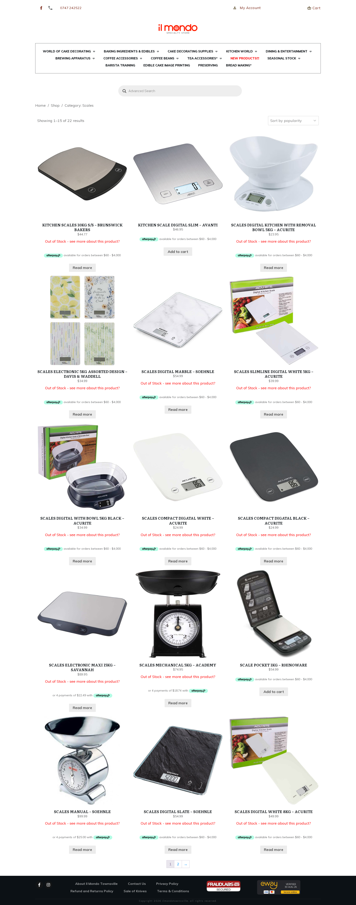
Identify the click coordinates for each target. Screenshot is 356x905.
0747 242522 (71, 8)
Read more (82, 267)
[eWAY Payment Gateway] (278, 887)
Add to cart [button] (178, 251)
